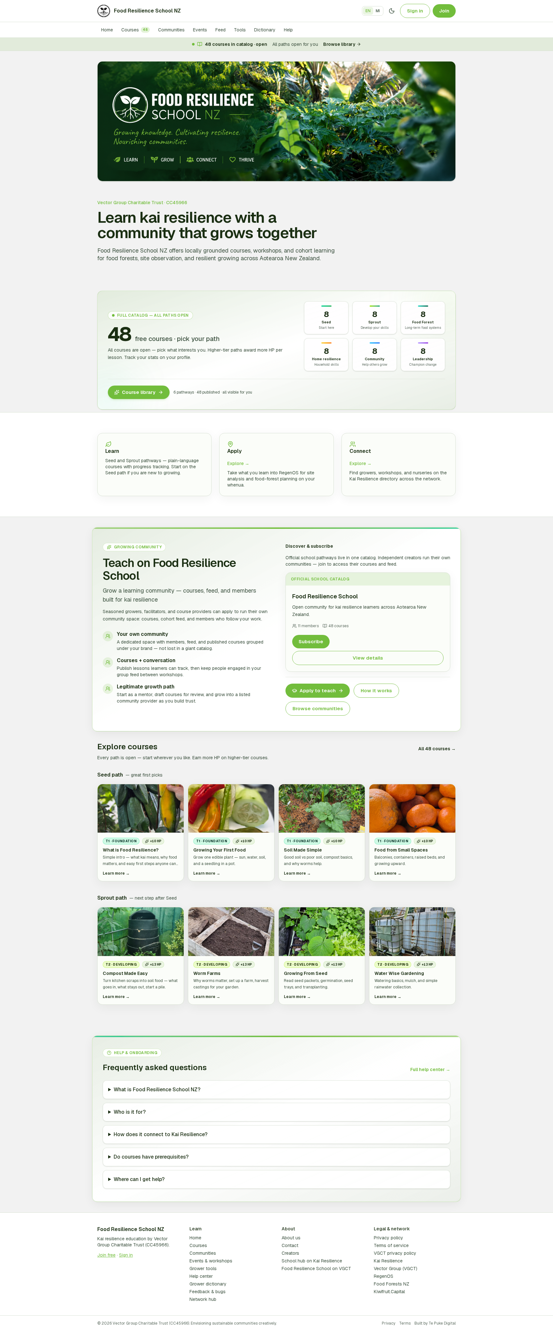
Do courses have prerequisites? (151, 1156)
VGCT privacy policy (395, 1253)
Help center (201, 1276)
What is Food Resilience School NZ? (157, 1089)
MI (378, 10)
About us (291, 1238)
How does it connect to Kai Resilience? (160, 1134)
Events (200, 30)
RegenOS (383, 1276)
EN (368, 10)
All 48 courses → (437, 749)
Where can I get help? (139, 1179)
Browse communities (318, 708)
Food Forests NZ (391, 1284)
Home (107, 30)
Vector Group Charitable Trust (132, 1242)
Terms (405, 1323)
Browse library (339, 44)
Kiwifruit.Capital (389, 1291)
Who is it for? (130, 1112)
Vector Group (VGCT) (395, 1268)
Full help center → (430, 1069)
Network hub (202, 1299)
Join (444, 11)
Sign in (415, 11)
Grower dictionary (208, 1284)
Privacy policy (388, 1238)
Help (288, 30)
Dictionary (265, 30)
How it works (376, 690)
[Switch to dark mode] (391, 11)
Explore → (238, 463)
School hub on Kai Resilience (312, 1261)
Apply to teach (318, 690)
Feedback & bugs (207, 1291)
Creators (290, 1253)
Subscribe (311, 641)
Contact (290, 1245)
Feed (220, 30)
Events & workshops (210, 1261)
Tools (240, 30)
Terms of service (391, 1245)
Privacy (388, 1323)
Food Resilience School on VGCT (316, 1268)
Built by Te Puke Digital (435, 1323)
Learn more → (116, 873)
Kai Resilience (388, 1261)
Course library (139, 392)
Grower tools (203, 1268)
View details (368, 658)
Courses (134, 30)
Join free (106, 1255)
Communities (171, 30)
